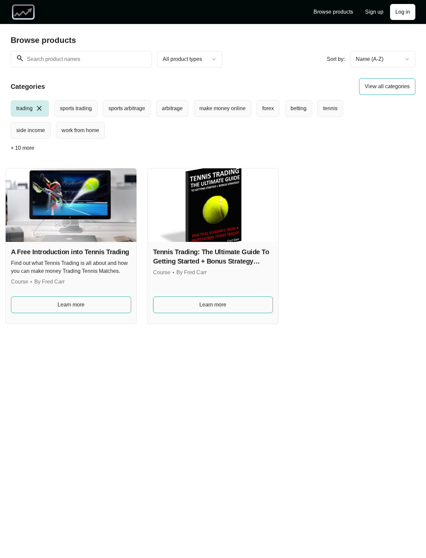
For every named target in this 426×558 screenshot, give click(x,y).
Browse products (333, 12)
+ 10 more (22, 148)
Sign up (374, 12)
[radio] (30, 108)
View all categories (387, 86)
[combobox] (189, 59)
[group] (195, 119)
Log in (402, 12)
